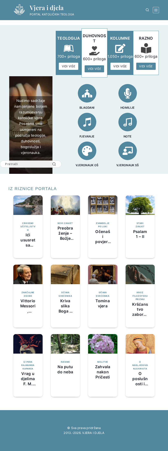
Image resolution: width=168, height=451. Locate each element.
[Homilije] (127, 93)
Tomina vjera (102, 303)
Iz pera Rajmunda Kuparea (27, 365)
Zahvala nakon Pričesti (102, 371)
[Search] (54, 164)
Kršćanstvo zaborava (140, 312)
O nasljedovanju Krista (140, 365)
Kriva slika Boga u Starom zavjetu (65, 311)
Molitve (102, 362)
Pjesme (65, 362)
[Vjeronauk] (127, 151)
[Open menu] (156, 10)
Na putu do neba (65, 369)
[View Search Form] (147, 10)
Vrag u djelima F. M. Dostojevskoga (27, 383)
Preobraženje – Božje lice (65, 236)
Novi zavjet (65, 223)
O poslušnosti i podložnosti (140, 383)
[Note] (127, 122)
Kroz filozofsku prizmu (140, 295)
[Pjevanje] (87, 122)
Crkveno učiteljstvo (27, 226)
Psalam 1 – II (140, 234)
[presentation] (28, 205)
